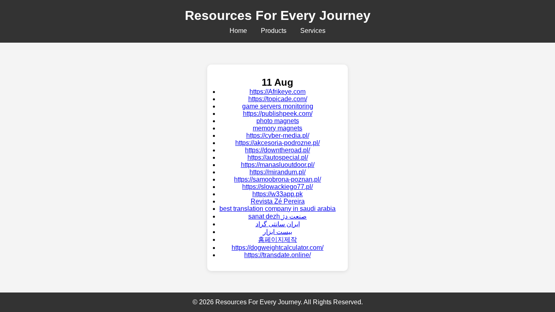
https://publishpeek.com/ (277, 113)
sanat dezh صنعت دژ (277, 216)
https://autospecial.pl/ (277, 157)
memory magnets (277, 128)
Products (273, 30)
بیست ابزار (277, 231)
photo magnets (277, 120)
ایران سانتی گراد (278, 224)
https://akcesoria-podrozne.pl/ (277, 142)
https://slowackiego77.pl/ (277, 186)
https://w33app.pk (277, 194)
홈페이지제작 (277, 239)
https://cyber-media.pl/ (277, 135)
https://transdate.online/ (277, 254)
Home (238, 30)
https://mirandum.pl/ (277, 172)
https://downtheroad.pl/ (277, 150)
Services (312, 30)
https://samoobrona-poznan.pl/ (277, 179)
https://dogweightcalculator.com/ (277, 247)
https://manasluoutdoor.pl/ (277, 164)
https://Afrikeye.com (277, 91)
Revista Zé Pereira (278, 201)
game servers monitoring (277, 106)
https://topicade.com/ (277, 98)
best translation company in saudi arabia (277, 208)
